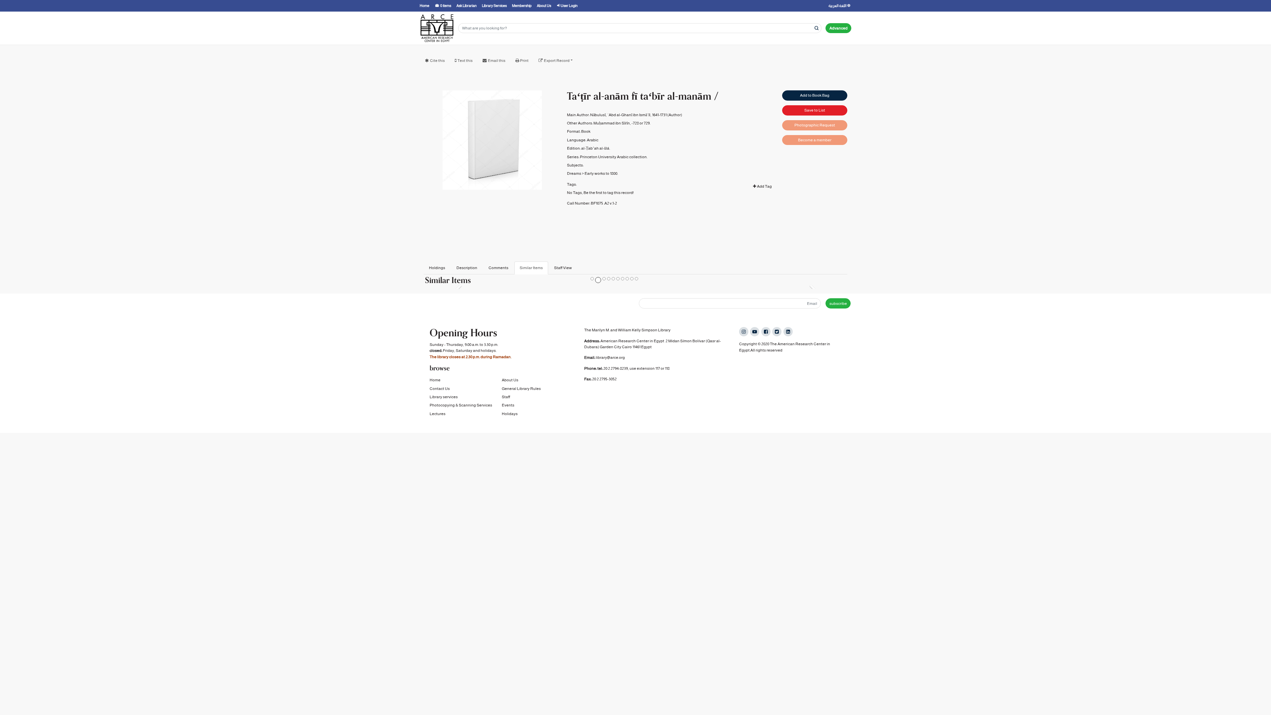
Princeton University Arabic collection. (613, 157)
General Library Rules (521, 388)
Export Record (557, 60)
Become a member (814, 140)
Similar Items (531, 267)
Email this (496, 60)
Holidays (510, 413)
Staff (506, 397)
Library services (444, 397)
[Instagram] (743, 331)
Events (508, 405)
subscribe (838, 303)
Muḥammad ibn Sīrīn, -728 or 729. (621, 123)
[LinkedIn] (788, 331)
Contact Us (440, 388)
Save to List (814, 110)
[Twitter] (776, 331)
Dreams (574, 173)
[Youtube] (754, 331)
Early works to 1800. (601, 173)
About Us (510, 380)
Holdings (437, 267)
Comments (498, 267)
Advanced (838, 28)
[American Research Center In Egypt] (436, 28)
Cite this (437, 60)
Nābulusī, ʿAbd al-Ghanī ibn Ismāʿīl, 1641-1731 (628, 115)
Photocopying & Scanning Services (461, 405)
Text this (465, 60)
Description (466, 267)
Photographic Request (814, 125)
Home (435, 380)
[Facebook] (766, 331)
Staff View (563, 267)
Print (524, 60)
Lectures (438, 413)
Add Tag (764, 186)
